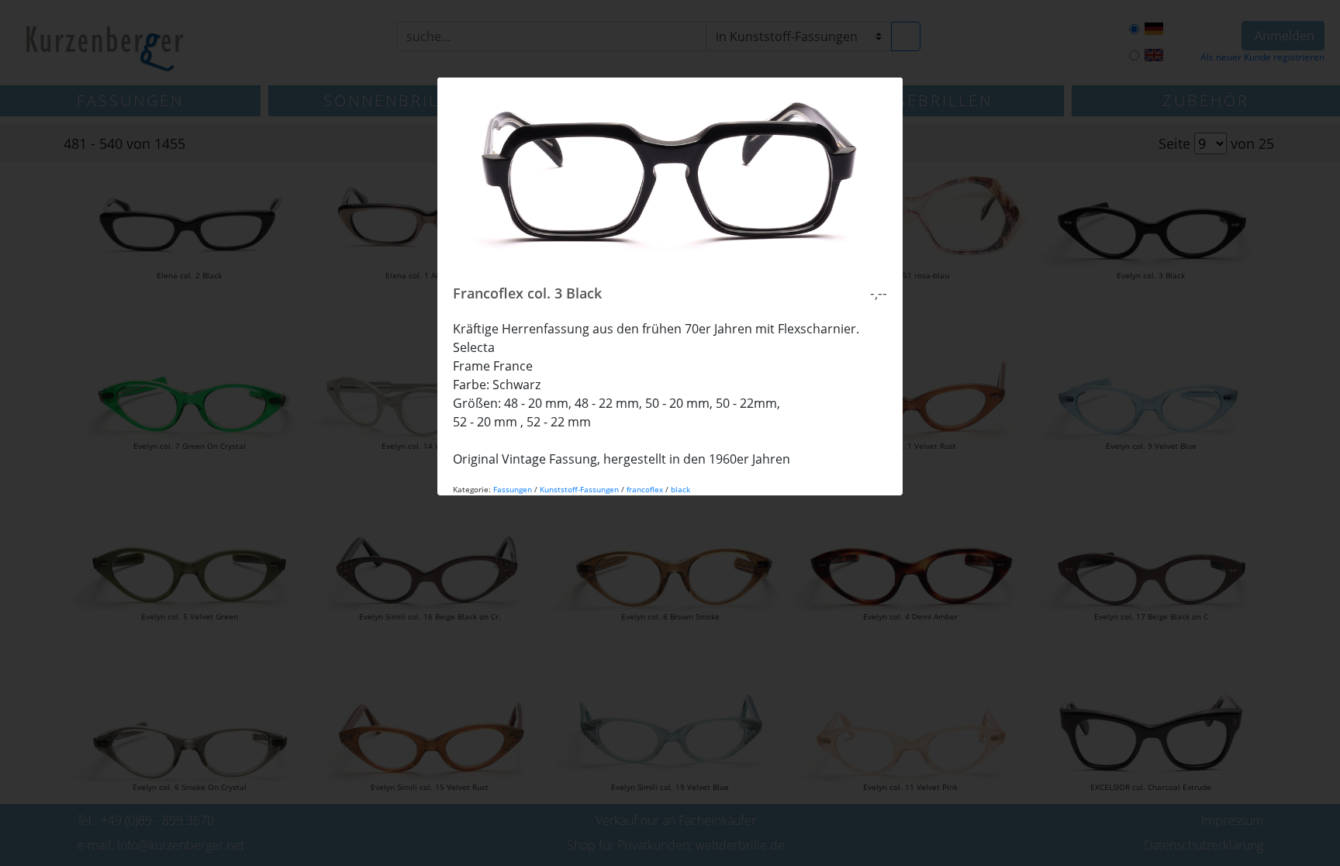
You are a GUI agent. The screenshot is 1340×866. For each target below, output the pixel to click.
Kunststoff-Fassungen (579, 489)
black (680, 489)
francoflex (645, 489)
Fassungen (512, 489)
